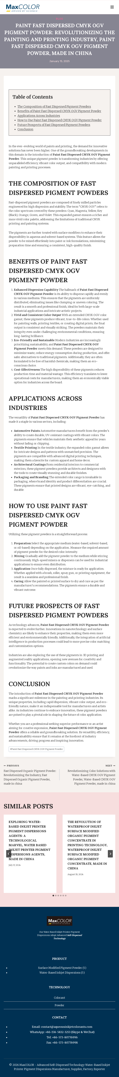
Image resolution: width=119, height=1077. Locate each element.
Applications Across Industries (39, 115)
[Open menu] (112, 7)
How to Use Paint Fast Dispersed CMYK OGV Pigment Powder (60, 120)
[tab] (53, 895)
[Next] (110, 853)
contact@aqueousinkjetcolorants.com (66, 1027)
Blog (59, 18)
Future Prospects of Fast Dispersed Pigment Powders (54, 125)
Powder (59, 1005)
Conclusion (25, 129)
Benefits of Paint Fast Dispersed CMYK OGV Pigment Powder (59, 111)
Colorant (59, 997)
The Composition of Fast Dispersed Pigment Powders (54, 106)
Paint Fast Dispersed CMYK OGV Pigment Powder (36, 749)
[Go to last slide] (8, 853)
